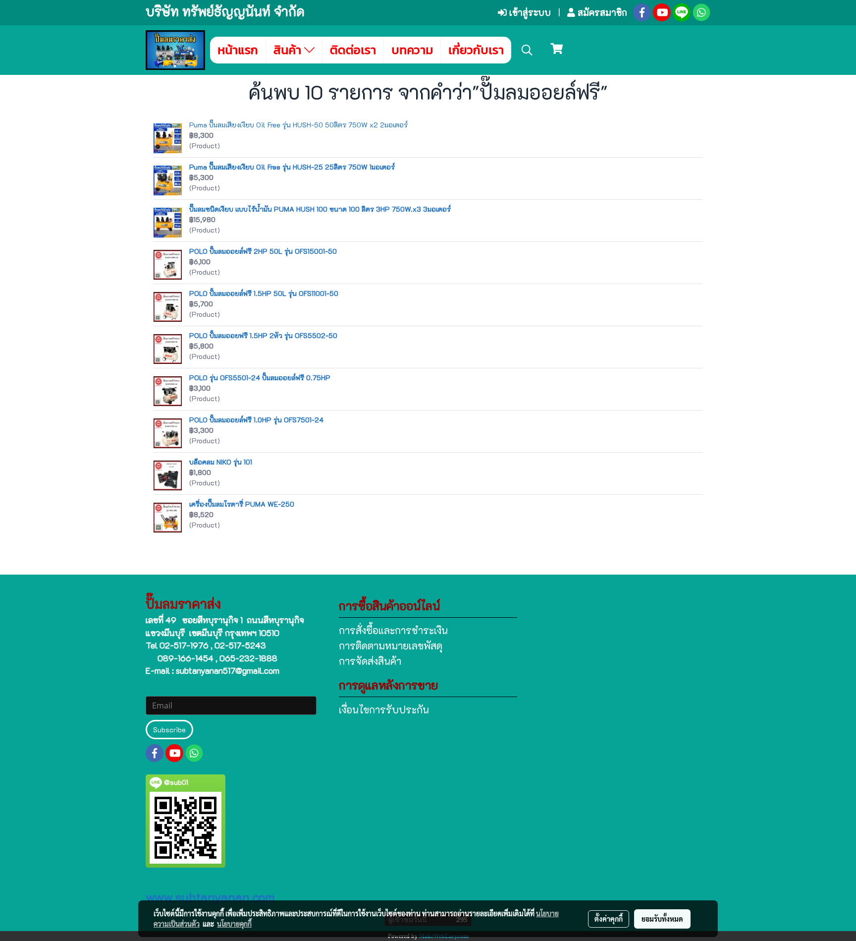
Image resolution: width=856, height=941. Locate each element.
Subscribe (169, 729)
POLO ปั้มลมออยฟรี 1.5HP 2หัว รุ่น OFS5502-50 (263, 335)
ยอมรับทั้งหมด (662, 918)
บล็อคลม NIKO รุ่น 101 (220, 462)
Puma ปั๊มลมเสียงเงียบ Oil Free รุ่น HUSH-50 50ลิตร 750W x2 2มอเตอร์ (298, 124)
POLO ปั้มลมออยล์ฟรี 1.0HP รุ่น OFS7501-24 (256, 419)
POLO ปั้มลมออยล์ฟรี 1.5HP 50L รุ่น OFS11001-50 (263, 293)
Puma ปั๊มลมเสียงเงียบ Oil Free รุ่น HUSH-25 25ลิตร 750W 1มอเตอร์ (292, 167)
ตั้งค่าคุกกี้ (608, 918)
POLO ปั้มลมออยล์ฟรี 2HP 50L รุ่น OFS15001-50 (263, 251)
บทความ (412, 50)
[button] (527, 50)
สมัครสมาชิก (601, 12)
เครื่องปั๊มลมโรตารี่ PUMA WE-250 (241, 504)
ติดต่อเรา (353, 50)
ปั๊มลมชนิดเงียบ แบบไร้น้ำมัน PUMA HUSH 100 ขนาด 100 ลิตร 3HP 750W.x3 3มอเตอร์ (320, 209)
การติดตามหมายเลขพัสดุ (390, 645)
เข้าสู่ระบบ (529, 12)
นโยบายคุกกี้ (234, 923)
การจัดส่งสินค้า (370, 660)
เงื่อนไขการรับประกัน (384, 709)
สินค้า (288, 50)
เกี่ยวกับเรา (476, 50)
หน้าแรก (237, 50)
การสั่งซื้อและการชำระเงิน (393, 630)
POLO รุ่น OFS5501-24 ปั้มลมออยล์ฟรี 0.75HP (259, 377)
